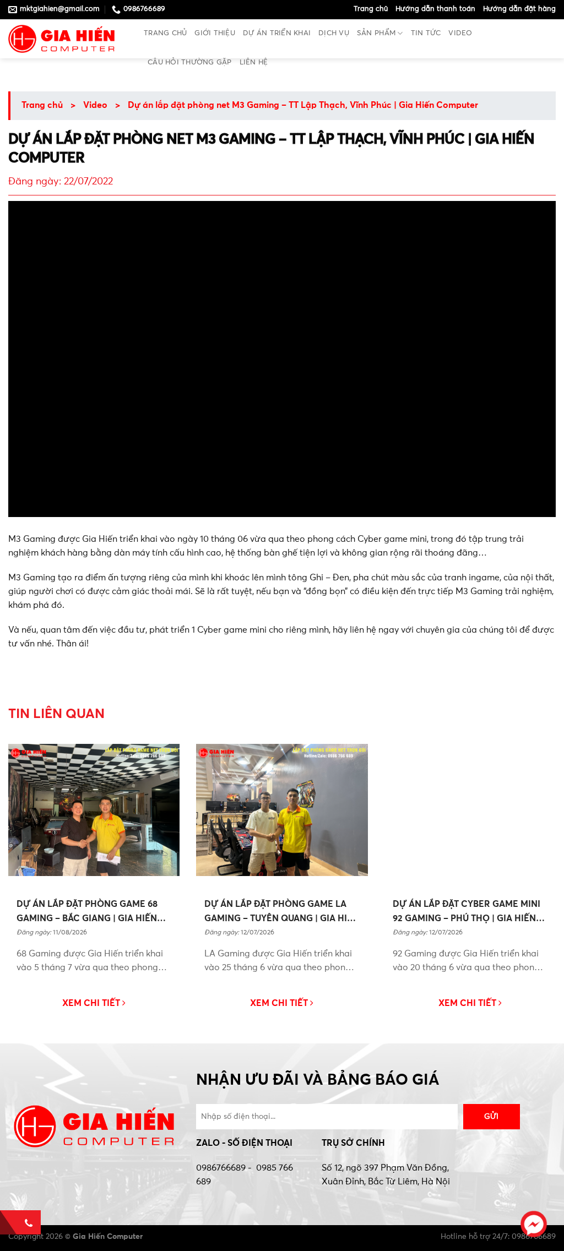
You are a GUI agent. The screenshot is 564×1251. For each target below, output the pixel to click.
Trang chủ (371, 9)
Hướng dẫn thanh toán (435, 9)
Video (460, 33)
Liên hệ (254, 62)
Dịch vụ (333, 33)
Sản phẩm (376, 33)
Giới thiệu (214, 33)
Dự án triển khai (277, 33)
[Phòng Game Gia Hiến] (67, 38)
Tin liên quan (56, 714)
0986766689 (221, 1168)
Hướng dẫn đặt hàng (519, 9)
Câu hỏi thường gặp (190, 62)
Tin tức (426, 33)
